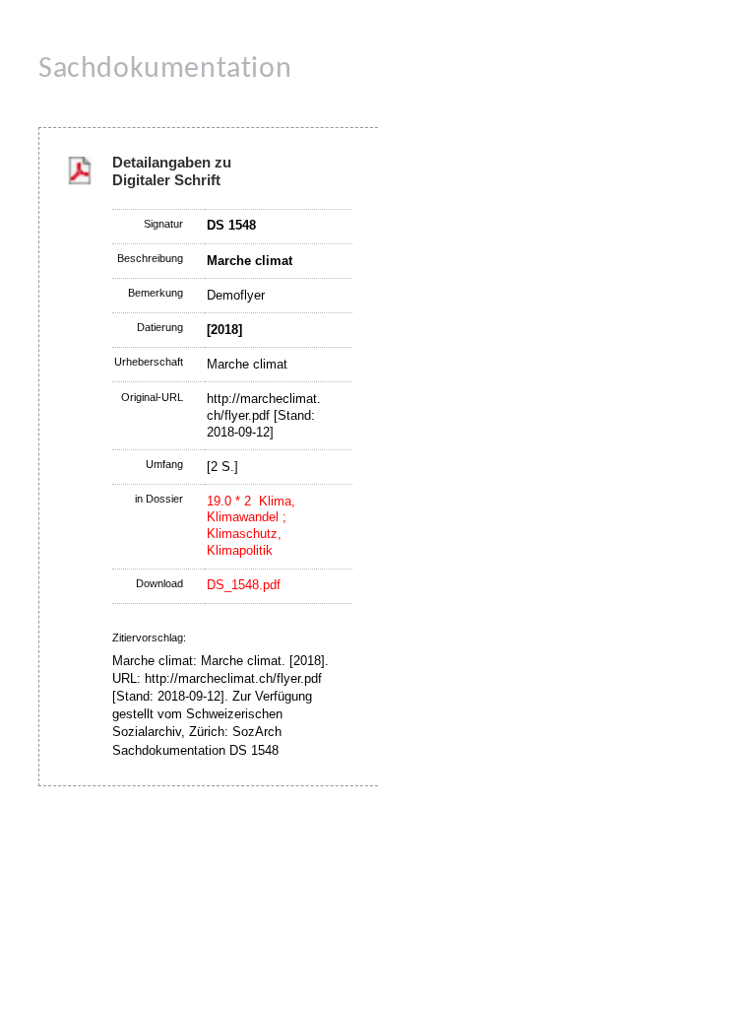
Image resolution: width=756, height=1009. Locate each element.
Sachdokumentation (164, 69)
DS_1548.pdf (244, 584)
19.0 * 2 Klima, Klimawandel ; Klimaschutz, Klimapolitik (251, 526)
